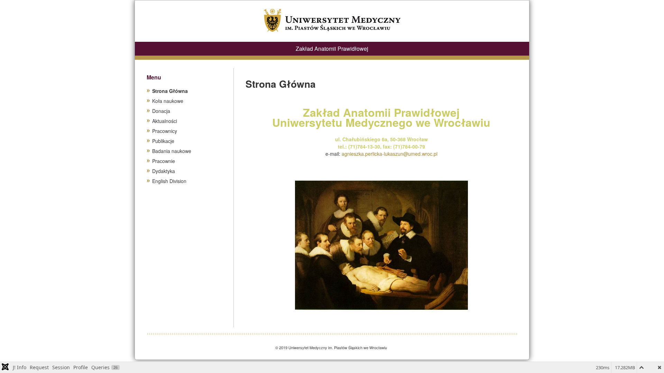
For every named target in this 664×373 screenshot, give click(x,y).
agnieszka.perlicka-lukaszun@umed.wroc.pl (389, 153)
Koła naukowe (167, 100)
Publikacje (163, 140)
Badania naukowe (171, 150)
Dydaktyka (163, 171)
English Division (169, 181)
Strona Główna (170, 90)
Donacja (161, 110)
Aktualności (164, 120)
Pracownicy (164, 130)
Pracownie (163, 160)
